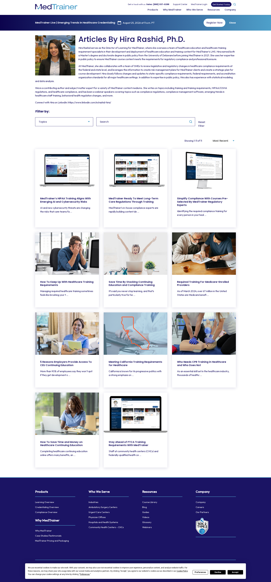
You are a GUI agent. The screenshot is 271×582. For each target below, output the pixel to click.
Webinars (147, 527)
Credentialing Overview (47, 507)
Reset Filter (201, 124)
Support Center (180, 4)
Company (230, 9)
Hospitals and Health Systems (103, 522)
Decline (218, 572)
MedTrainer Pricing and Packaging (52, 540)
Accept (235, 572)
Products (153, 9)
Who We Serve (194, 9)
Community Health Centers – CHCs (106, 527)
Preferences (200, 572)
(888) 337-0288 (161, 4)
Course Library (149, 502)
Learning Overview (44, 502)
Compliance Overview (46, 512)
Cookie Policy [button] (182, 571)
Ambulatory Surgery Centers (103, 507)
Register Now (214, 22)
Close (232, 22)
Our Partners (202, 512)
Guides (145, 512)
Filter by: (42, 111)
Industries (93, 502)
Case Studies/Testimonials (48, 535)
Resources (214, 9)
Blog (144, 507)
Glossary (146, 522)
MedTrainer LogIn (199, 4)
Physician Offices (97, 517)
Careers (200, 507)
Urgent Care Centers (99, 512)
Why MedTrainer (172, 9)
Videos (145, 517)
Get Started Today (221, 4)
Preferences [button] (85, 574)
